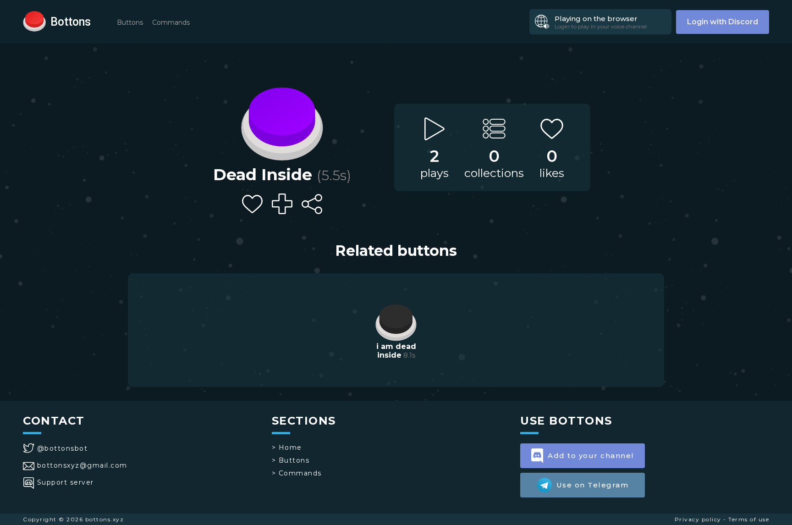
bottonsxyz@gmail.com (82, 465)
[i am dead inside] (396, 321)
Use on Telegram (592, 485)
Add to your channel (591, 455)
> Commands (297, 473)
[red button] (34, 20)
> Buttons (291, 460)
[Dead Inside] (282, 121)
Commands (171, 22)
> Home (287, 447)
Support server (65, 482)
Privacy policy (698, 519)
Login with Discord (722, 21)
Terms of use (748, 519)
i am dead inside (396, 350)
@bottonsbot (62, 448)
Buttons (130, 22)
